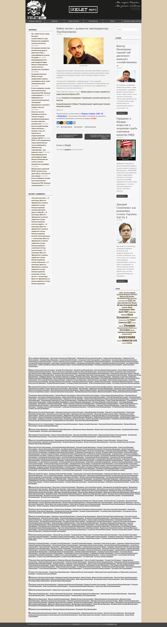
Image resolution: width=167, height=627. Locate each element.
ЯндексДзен (62, 116)
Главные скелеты (35, 21)
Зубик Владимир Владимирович (83, 436)
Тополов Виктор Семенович (38, 565)
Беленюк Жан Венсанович (64, 375)
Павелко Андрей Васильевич (39, 516)
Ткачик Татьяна (59, 563)
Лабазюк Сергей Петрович (38, 474)
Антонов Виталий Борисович (39, 363)
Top (162, 622)
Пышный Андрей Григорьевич (54, 531)
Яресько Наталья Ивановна (114, 613)
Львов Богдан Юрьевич (96, 482)
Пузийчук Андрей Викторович (99, 529)
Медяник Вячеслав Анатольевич (40, 492)
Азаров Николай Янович (68, 360)
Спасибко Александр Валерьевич (50, 553)
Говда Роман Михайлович (116, 400)
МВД (133, 309)
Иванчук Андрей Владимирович (41, 440)
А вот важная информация (38, 358)
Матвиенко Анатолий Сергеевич (109, 489)
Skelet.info (76, 624)
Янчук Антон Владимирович (69, 613)
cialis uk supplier (37, 224)
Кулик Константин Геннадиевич (62, 468)
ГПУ (130, 300)
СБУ (129, 322)
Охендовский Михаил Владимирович (57, 513)
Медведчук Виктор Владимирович (94, 490)
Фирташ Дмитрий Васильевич (125, 577)
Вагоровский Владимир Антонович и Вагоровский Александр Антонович (56, 387)
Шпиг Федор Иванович (101, 604)
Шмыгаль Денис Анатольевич (59, 604)
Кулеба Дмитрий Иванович (38, 468)
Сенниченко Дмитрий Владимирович (86, 548)
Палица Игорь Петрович (50, 518)
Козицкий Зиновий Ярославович (113, 455)
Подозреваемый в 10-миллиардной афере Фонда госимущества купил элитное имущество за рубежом (40, 64)
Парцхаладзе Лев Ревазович (120, 518)
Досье (134, 303)
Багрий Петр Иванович (64, 370)
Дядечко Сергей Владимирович (87, 420)
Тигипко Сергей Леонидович (76, 562)
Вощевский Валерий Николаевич (125, 392)
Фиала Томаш (86, 577)
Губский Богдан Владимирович (99, 407)
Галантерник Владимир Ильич (112, 395)
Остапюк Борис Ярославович (111, 511)
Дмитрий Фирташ (124, 303)
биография (125, 330)
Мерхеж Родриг (51, 494)
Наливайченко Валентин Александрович (87, 501)
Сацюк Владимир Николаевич (39, 545)
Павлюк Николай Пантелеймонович (110, 516)
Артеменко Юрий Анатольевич (113, 363)
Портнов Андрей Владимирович (73, 526)
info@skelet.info (111, 624)
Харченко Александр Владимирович (42, 584)
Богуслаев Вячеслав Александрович (51, 380)
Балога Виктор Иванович (127, 370)
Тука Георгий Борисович (48, 568)
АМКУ (121, 292)
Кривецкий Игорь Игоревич (80, 463)
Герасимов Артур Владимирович (49, 399)
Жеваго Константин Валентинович (108, 429)
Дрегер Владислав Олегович (74, 419)
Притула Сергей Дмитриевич (88, 528)
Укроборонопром (90, 127)
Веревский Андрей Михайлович (101, 388)
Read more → (122, 113)
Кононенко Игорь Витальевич (121, 457)
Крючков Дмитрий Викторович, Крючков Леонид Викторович (105, 465)
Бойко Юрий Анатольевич (118, 380)
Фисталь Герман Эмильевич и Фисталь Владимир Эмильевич (51, 579)
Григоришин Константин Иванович (82, 405)
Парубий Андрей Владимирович (97, 518)
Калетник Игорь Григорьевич (39, 447)
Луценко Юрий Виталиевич (53, 482)
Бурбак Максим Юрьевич (56, 383)
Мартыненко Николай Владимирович (81, 489)
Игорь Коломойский (127, 305)
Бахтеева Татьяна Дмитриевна (40, 373)
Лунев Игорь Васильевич (93, 480)
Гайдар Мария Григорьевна (65, 395)
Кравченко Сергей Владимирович (98, 462)
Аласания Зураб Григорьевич (89, 360)
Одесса (124, 315)
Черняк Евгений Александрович (58, 595)
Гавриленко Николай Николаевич (41, 395)
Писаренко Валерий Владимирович (113, 523)
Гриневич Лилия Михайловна (107, 405)
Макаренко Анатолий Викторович (89, 487)
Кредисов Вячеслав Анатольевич (56, 463)
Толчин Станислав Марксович (127, 563)
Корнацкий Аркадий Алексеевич (108, 459)
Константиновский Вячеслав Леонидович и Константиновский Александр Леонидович (62, 459)
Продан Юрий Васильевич (48, 529)
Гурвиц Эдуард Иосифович (38, 408)
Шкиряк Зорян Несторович (104, 602)
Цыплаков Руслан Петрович (82, 590)
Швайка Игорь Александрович (82, 599)
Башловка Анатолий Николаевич (65, 373)
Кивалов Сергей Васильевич (49, 451)
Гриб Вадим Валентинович (38, 405)
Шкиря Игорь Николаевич (83, 602)
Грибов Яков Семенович (58, 405)
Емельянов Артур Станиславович (41, 424)
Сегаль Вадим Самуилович (49, 547)
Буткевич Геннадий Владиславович (126, 383)
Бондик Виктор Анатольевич (60, 381)
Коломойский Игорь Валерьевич (97, 457)
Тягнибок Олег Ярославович (121, 568)
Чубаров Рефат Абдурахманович (83, 595)
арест (135, 328)
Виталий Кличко (123, 298)
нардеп (119, 340)
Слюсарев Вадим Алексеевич (75, 550)
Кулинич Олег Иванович (85, 468)
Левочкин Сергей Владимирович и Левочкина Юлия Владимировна (112, 475)
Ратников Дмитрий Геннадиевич (105, 535)
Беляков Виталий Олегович (116, 375)
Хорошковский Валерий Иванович (82, 586)
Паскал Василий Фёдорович (76, 520)
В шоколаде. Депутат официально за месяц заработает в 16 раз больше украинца (40, 202)
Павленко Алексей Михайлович (63, 516)
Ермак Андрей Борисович (88, 424)
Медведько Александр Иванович (121, 490)
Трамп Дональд (79, 565)
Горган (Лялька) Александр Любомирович (79, 403)
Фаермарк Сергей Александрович (67, 577)
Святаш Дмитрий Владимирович (117, 545)
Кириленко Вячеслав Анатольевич (73, 451)
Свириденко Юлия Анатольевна (91, 545)
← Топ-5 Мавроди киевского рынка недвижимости (68, 136)
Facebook (92, 114)
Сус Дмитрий (88, 556)
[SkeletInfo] (83, 9)
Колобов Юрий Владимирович (73, 457)
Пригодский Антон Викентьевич (123, 526)
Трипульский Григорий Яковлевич (41, 567)
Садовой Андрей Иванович (60, 543)
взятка (132, 330)
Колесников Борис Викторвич (49, 457)
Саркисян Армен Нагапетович (128, 543)
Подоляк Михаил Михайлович (107, 525)
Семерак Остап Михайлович (39, 548)
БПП (132, 294)
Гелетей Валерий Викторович (117, 397)
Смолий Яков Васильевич (38, 552)
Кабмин (124, 307)
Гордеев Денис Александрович (106, 403)
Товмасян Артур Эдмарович (76, 563)
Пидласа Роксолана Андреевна (124, 521)
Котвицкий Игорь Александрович (72, 462)
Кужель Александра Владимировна (50, 467)
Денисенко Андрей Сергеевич (82, 414)
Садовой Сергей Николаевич (81, 543)
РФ (128, 320)
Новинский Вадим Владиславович (63, 506)
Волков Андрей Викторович (38, 392)
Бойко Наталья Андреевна (97, 380)
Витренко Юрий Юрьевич (107, 390)
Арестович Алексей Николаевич (63, 363)
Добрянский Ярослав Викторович (106, 417)
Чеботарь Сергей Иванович (38, 593)
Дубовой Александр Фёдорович (123, 419)
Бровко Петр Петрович (103, 381)
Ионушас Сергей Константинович (122, 442)
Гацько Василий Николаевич (95, 397)
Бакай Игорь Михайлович (83, 370)
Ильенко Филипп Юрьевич (73, 442)
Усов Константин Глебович (46, 574)
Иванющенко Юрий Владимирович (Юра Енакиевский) (75, 440)
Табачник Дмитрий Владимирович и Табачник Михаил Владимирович (56, 560)
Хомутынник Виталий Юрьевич (55, 586)
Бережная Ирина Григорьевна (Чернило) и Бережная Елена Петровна (64, 377)
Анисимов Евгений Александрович (125, 361)
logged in (67, 149)
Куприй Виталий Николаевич (49, 470)
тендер (129, 343)
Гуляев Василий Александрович (124, 407)
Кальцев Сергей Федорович (86, 447)
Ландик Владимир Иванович (75, 475)
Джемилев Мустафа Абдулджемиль (77, 415)
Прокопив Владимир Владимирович (72, 529)
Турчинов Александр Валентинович (96, 568)
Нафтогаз (132, 312)
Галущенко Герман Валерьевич (49, 397)
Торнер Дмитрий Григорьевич (61, 565)
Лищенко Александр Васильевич (79, 479)
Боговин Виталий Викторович (88, 378)
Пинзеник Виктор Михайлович (64, 523)
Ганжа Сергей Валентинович (72, 397)
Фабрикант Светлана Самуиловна (41, 577)
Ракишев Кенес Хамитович (81, 535)
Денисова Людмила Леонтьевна (106, 414)
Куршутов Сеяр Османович (93, 470)
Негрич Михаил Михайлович (50, 502)
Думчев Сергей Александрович (40, 420)
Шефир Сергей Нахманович (129, 601)
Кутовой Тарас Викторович (115, 470)
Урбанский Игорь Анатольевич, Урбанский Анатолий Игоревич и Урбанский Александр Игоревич (82, 573)
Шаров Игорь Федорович (37, 599)
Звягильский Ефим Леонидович (85, 435)
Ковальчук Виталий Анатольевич (60, 455)
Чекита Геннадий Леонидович (61, 593)
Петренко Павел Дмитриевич (74, 521)
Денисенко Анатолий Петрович (58, 414)
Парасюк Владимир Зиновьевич (72, 518)
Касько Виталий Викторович (49, 449)
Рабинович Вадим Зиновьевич (40, 535)
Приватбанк (134, 317)
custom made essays (38, 262)
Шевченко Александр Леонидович (53, 601)
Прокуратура (122, 320)
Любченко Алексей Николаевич (117, 482)
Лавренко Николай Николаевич (61, 474)
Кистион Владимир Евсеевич (117, 451)
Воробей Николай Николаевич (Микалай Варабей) (93, 392)
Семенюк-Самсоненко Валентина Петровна (123, 547)
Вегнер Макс (73, 388)
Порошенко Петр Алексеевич (49, 526)
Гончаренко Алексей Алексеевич (50, 403)
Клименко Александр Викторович (61, 452)
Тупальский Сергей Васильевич (70, 568)
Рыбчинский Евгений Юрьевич (113, 538)
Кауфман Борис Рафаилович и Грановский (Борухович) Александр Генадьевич (91, 449)
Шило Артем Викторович (37, 602)
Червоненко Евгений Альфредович (87, 593)
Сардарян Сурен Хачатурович (104, 543)
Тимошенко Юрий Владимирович (126, 562)
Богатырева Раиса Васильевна (64, 378)
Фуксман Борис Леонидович (39, 581)
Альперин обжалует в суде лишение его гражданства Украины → (99, 136)
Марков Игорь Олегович (58, 489)
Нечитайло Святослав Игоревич (57, 504)
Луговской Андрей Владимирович (70, 480)
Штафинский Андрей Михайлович (124, 604)
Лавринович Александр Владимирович (88, 474)
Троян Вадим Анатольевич (66, 567)
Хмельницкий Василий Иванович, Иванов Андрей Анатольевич (82, 584)
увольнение (78, 127)
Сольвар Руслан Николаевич (108, 552)
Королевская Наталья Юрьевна (52, 460)
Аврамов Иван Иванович (49, 360)
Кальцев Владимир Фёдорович (63, 447)
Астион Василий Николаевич (82, 365)
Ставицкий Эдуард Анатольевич (76, 553)
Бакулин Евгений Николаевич (105, 370)
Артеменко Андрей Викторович (88, 363)
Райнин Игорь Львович (61, 535)
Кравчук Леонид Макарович (122, 462)
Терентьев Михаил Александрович (51, 562)
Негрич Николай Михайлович (74, 502)
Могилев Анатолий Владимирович (121, 494)
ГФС (134, 300)
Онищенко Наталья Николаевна (66, 511)
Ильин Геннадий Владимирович (96, 442)
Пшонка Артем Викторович (122, 529)
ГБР (126, 300)
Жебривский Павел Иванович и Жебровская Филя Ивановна (71, 429)
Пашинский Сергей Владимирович (100, 520)
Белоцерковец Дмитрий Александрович (90, 375)
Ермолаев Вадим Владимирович (111, 424)
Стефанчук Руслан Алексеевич (65, 555)
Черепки (54, 21)
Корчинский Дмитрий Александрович (79, 460)
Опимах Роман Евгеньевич (89, 511)
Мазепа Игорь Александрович (40, 487)
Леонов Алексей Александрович (40, 477)
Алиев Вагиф (106, 360)
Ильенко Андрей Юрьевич (52, 442)
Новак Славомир (43, 506)
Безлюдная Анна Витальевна (122, 373)
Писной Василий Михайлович (59, 525)
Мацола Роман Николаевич (70, 490)
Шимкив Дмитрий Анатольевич (60, 602)
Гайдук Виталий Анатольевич (88, 395)
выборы (121, 332)
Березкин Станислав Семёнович (124, 377)
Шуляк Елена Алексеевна (64, 605)
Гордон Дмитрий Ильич (128, 403)
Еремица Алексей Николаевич (66, 424)
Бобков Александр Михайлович (40, 378)
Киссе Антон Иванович (96, 451)
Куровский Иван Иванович (72, 470)
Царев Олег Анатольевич (61, 590)
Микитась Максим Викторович (95, 494)
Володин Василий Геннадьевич (62, 392)
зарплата (125, 334)
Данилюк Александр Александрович (70, 412)
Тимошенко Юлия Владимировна (100, 562)
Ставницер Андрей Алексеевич (102, 553)
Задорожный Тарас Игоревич (39, 435)
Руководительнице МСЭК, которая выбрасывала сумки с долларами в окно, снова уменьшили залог (40, 79)
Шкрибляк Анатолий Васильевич (128, 602)
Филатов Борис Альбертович (102, 577)
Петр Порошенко (125, 316)
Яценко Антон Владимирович (112, 615)
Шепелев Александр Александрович (104, 601)
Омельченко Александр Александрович (87, 509)
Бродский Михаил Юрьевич (122, 381)
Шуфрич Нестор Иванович (85, 605)
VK (102, 114)
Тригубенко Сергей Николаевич (122, 565)
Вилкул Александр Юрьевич (39, 390)
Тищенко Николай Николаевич (40, 563)
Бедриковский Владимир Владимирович (94, 373)
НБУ (126, 311)
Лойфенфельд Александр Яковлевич (42, 480)
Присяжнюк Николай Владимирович (42, 528)
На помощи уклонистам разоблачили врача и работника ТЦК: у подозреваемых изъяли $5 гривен (40, 52)
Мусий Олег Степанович (50, 497)
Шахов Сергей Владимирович (59, 599)
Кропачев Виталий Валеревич (102, 463)
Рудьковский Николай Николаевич (56, 538)
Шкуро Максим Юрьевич (37, 604)
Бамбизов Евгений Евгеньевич (39, 372)
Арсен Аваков (129, 292)
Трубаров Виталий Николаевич (89, 567)
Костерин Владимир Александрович (109, 460)
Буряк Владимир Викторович (100, 383)
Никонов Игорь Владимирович (113, 504)
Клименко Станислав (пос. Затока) (88, 452)
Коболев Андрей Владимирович (99, 454)
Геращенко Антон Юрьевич (73, 399)
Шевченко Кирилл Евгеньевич (78, 601)
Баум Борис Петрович (106, 372)
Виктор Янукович (127, 296)
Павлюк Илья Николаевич (86, 516)
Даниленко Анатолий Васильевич (41, 412)
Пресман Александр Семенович (98, 526)
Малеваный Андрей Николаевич (115, 487)
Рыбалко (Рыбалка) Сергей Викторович (85, 538)
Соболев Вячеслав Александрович (61, 552)
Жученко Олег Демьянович (51, 431)
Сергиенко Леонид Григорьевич (114, 548)
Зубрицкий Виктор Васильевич (109, 436)
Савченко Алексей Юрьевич (38, 543)
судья (124, 343)
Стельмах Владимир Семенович (40, 555)
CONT (98, 114)
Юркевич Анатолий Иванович (40, 609)
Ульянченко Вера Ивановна (59, 572)
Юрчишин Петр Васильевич (86, 609)
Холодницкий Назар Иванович (119, 584)
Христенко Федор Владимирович (107, 586)
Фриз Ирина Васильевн (84, 579)
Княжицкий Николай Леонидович (73, 454)
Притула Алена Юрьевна (66, 528)
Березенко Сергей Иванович (101, 377)
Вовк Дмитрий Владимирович (129, 390)
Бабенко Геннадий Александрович (41, 370)
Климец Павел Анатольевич (112, 452)
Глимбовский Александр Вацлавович (91, 400)
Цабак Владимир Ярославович (40, 590)
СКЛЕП (93, 118)
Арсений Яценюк (123, 294)
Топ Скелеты (93, 21)
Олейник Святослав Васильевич (40, 509)
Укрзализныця (122, 328)
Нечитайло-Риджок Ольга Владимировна (85, 504)
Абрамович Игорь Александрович (89, 358)
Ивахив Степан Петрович (106, 440)
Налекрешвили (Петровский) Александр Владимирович (49, 501)
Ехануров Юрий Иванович (48, 426)
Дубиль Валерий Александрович (98, 419)
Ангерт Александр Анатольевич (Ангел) (67, 361)
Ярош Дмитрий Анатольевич (90, 615)
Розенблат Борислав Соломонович (120, 536)
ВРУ (135, 294)
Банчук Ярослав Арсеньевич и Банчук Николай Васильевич (74, 372)
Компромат (124, 309)
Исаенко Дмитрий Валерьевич (39, 443)
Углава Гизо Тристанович (38, 572)
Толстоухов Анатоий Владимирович (102, 563)
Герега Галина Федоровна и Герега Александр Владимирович (107, 399)
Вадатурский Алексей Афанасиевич (99, 387)
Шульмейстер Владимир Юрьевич (41, 605)
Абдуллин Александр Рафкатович (63, 358)
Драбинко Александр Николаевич (50, 419)
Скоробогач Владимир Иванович (51, 550)
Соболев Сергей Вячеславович (85, 552)
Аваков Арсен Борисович (112, 358)
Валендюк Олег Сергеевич (123, 387)
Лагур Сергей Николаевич (53, 475)
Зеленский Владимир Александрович (112, 435)
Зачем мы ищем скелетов (132, 21)
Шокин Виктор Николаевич (82, 604)
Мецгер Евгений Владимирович (70, 494)
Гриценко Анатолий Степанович (49, 407)
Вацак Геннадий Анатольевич (56, 388)
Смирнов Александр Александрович (100, 550)
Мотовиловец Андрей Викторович (108, 495)
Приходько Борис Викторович (111, 528)
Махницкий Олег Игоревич (49, 490)
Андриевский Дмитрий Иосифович (97, 361)
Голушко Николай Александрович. (105, 402)
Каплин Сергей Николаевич (107, 447)
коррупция (127, 337)
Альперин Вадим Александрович (124, 360)
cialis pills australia (38, 198)
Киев (130, 307)
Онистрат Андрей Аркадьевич (115, 509)
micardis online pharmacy (40, 236)
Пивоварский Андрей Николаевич (99, 521)
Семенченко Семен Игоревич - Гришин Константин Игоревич (83, 547)
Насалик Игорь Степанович (114, 501)
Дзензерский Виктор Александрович (106, 415)
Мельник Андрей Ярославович (65, 492)
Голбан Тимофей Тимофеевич (58, 402)
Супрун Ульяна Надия (108, 555)
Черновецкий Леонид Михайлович (113, 593)
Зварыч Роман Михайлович (61, 435)
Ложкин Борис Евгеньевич (129, 479)
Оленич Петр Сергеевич (63, 509)
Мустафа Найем (66, 127)
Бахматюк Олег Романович (125, 372)
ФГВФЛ (130, 328)
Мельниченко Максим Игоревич (90, 492)
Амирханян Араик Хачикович (40, 361)
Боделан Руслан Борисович (76, 380)
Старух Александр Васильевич (126, 553)
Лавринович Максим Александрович (118, 474)
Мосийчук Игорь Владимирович (56, 495)
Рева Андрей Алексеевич (127, 535)
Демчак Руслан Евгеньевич (115, 412)
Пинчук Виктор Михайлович (87, 523)
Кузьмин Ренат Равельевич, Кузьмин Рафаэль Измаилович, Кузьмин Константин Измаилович (100, 467)
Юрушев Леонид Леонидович (64, 609)
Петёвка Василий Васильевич (51, 521)
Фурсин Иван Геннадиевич (61, 581)
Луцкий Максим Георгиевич (76, 482)
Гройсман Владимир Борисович (74, 407)
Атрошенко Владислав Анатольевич (108, 365)
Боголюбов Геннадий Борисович (112, 378)
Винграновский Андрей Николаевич (65, 390)
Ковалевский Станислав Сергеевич (125, 454)
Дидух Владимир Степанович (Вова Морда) (55, 417)
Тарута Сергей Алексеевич (94, 560)
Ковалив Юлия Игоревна (37, 455)
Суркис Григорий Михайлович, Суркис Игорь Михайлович (59, 556)
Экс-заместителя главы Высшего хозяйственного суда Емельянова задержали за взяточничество (40, 38)
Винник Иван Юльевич (88, 390)
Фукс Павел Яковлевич (129, 579)
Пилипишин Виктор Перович (39, 523)
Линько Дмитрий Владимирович (92, 477)
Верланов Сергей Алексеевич (125, 388)
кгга (130, 334)
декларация (130, 332)
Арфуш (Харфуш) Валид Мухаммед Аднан (54, 365)
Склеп (112, 21)
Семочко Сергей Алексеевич (61, 548)
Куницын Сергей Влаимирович (108, 468)
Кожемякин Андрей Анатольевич (87, 455)
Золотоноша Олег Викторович (59, 436)
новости (127, 340)
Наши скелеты (74, 21)
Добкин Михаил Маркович (82, 417)
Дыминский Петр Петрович (63, 420)
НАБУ (121, 312)
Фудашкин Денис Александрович (107, 579)
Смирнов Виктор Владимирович (127, 550)
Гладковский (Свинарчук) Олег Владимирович (59, 400)
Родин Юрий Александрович (96, 536)
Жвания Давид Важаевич (38, 429)
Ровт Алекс (80, 536)
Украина (129, 325)
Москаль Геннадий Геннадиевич (81, 495)
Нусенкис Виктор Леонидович (88, 506)
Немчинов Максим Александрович (99, 502)
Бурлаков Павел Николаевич (77, 383)
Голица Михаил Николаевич (80, 402)
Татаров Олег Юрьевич (113, 560)
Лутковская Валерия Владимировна (117, 480)
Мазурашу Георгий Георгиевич (64, 487)
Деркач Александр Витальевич (51, 415)
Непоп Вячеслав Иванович (123, 502)
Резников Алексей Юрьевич (38, 536)
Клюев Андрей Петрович (50, 454)
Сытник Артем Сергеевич (103, 556)
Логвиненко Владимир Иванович (105, 479)
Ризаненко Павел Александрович (62, 536)
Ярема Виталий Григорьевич (92, 613)
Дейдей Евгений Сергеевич (94, 412)
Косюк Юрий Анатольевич (48, 462)
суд (135, 340)
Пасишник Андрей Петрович (54, 520)
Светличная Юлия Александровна (65, 545)
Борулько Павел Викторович (83, 381)
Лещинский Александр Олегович (66, 477)
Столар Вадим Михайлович (88, 555)
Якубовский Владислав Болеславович (42, 613)
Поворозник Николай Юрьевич (83, 525)
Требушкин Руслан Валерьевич (97, 565)
